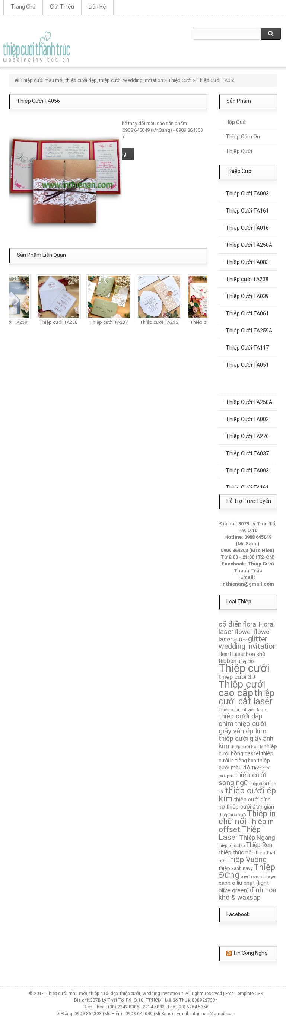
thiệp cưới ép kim (247, 794)
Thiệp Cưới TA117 (247, 344)
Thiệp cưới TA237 (104, 322)
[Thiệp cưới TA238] (54, 296)
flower (243, 631)
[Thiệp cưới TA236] (155, 296)
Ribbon (227, 660)
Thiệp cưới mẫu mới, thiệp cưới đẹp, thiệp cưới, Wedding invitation (91, 80)
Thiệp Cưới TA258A (249, 241)
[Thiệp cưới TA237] (104, 296)
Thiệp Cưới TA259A (249, 326)
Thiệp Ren (259, 844)
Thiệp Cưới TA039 (247, 292)
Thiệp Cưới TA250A (249, 398)
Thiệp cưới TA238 (54, 322)
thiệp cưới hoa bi (247, 746)
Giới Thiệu (62, 7)
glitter (240, 640)
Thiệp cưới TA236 (155, 322)
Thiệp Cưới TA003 (247, 466)
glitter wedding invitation (248, 643)
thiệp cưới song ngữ (242, 779)
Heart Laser (232, 654)
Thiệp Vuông (246, 859)
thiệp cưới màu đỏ (244, 764)
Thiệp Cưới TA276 (247, 432)
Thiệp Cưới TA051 (247, 361)
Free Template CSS (244, 993)
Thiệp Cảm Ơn (243, 137)
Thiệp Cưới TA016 (247, 224)
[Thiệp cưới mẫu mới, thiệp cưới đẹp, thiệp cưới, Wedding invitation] (36, 47)
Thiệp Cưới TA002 (247, 415)
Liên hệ (97, 7)
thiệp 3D (246, 661)
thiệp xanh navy (235, 868)
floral (250, 624)
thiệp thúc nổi (236, 852)
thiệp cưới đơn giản (250, 806)
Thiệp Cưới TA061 (247, 309)
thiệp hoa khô (232, 814)
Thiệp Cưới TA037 (247, 449)
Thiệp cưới (244, 668)
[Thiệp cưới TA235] (205, 296)
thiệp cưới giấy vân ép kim (243, 727)
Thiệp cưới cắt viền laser (243, 709)
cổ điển (230, 624)
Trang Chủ (23, 7)
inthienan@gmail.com (247, 584)
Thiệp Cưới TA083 (247, 258)
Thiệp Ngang (257, 837)
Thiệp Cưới (239, 151)
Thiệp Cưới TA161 (247, 207)
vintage (267, 876)
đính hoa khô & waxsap (247, 893)
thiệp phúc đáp (232, 845)
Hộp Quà (236, 122)
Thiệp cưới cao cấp (242, 688)
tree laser (250, 876)
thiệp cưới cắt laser (246, 697)
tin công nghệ (250, 953)
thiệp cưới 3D (237, 676)
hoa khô (256, 654)
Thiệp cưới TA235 (205, 322)
